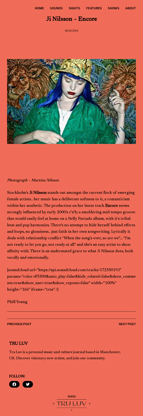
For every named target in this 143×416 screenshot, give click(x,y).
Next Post (127, 324)
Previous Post (19, 324)
